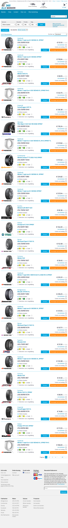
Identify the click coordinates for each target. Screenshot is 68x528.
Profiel (25, 22)
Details (45, 50)
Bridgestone (4, 501)
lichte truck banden (39, 505)
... (58, 457)
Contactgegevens (6, 475)
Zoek (41, 24)
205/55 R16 (15, 501)
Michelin (3, 510)
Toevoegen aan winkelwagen (58, 50)
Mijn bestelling (33, 12)
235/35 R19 (15, 510)
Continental (4, 503)
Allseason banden (25, 506)
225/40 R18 (15, 505)
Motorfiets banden (39, 508)
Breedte (19, 22)
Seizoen (4, 22)
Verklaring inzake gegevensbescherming (7, 485)
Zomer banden (27, 501)
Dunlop (3, 505)
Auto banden (37, 501)
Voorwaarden (4, 479)
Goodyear (3, 508)
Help (54, 1)
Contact (58, 1)
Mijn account (64, 1)
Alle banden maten (15, 515)
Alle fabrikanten (5, 515)
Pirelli (2, 512)
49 (62, 457)
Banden (3, 12)
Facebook (27, 472)
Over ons (23, 12)
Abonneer (63, 492)
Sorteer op (51, 34)
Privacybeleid (60, 484)
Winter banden (27, 503)
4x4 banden (37, 503)
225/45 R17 (15, 503)
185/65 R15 (15, 512)
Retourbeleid (4, 482)
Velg (32, 22)
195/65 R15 (15, 508)
